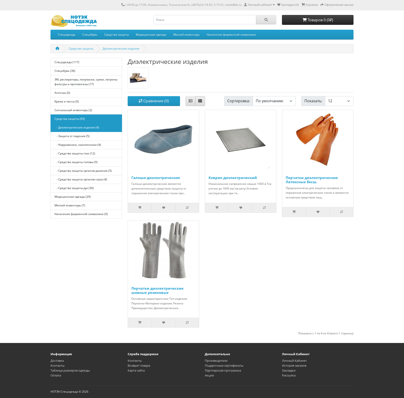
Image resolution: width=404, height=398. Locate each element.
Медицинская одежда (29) (72, 197)
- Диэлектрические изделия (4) (76, 127)
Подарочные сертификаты (224, 365)
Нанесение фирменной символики (231, 35)
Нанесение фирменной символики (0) (81, 214)
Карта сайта (136, 370)
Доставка (57, 360)
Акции (209, 375)
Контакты (57, 365)
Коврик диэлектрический (233, 177)
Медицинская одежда (151, 35)
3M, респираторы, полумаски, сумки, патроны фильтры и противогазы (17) (85, 81)
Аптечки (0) (62, 93)
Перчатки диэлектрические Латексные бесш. (312, 179)
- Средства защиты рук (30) (74, 188)
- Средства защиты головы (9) (75, 162)
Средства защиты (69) (69, 119)
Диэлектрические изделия (121, 49)
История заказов (294, 365)
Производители (216, 360)
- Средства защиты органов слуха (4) (80, 179)
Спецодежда (66, 35)
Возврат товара (139, 365)
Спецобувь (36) (64, 71)
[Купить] (140, 207)
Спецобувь (89, 35)
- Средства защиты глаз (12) (74, 153)
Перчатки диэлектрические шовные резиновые (157, 290)
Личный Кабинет (294, 360)
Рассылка (289, 375)
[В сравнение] (187, 207)
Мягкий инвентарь (186, 35)
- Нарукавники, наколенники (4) (77, 145)
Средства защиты (116, 35)
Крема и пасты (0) (66, 101)
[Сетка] (200, 101)
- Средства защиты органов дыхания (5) (83, 171)
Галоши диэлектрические (155, 177)
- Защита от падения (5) (72, 136)
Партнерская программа (223, 370)
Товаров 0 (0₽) (320, 19)
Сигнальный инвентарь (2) (73, 110)
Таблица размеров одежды (70, 370)
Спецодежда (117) (66, 62)
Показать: (313, 100)
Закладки (289, 370)
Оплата (55, 375)
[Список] (190, 101)
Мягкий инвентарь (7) (69, 205)
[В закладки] (163, 207)
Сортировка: (238, 100)
